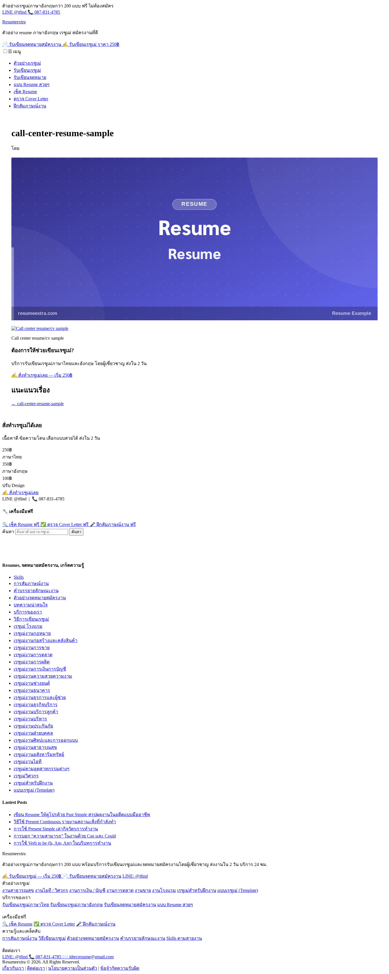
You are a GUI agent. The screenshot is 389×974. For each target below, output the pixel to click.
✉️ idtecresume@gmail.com (88, 956)
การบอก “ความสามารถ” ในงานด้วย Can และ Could (65, 836)
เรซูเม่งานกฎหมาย (32, 633)
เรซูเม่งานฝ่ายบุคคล (33, 733)
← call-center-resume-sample (37, 403)
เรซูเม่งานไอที (28, 761)
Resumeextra (14, 21)
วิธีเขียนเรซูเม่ (52, 938)
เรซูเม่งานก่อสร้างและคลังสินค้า (45, 640)
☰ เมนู (14, 51)
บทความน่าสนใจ (31, 604)
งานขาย (143, 890)
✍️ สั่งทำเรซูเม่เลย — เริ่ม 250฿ (41, 375)
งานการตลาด (120, 890)
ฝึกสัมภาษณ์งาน (30, 105)
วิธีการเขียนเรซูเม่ (31, 619)
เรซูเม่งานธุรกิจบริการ (36, 704)
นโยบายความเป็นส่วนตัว (72, 968)
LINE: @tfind (135, 876)
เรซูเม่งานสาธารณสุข (35, 747)
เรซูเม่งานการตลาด (33, 654)
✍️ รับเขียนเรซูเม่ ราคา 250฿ (90, 44)
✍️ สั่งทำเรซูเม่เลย (20, 492)
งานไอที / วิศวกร (51, 890)
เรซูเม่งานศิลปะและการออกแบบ (46, 740)
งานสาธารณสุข (18, 890)
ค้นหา (8, 531)
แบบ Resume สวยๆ (32, 84)
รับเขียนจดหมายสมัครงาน (130, 904)
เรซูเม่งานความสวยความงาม (43, 676)
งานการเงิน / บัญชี (87, 890)
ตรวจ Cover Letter (31, 98)
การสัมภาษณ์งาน (31, 583)
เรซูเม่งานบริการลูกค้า (36, 711)
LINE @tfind (15, 12)
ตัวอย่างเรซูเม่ (27, 63)
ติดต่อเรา (36, 968)
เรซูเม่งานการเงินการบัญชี (40, 669)
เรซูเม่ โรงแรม (28, 626)
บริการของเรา (28, 612)
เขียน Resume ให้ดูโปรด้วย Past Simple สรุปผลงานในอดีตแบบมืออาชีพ (82, 814)
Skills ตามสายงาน (184, 938)
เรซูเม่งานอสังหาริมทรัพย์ (39, 754)
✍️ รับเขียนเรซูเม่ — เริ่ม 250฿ (32, 876)
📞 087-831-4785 (44, 12)
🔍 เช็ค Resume (20, 524)
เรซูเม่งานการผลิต (32, 661)
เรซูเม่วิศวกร (26, 775)
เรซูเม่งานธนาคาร (32, 690)
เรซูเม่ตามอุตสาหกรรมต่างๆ (41, 768)
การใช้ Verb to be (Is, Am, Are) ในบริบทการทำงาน (62, 843)
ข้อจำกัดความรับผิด (119, 968)
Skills (19, 577)
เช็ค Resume (25, 91)
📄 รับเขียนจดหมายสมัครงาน (32, 44)
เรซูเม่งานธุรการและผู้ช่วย (40, 697)
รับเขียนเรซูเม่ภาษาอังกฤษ (76, 904)
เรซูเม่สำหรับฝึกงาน (33, 783)
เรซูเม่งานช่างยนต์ (32, 683)
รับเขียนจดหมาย (30, 77)
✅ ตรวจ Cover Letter (64, 524)
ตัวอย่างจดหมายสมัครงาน (40, 597)
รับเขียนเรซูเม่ (27, 70)
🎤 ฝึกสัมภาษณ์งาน (113, 524)
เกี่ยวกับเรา (13, 968)
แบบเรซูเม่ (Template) (34, 790)
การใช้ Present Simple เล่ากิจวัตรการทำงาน (56, 828)
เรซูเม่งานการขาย (32, 647)
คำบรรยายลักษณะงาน (36, 590)
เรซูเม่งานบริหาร (30, 718)
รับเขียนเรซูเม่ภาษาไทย (25, 904)
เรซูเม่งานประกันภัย (33, 726)
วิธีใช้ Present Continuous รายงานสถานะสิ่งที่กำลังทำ (65, 821)
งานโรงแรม (164, 890)
